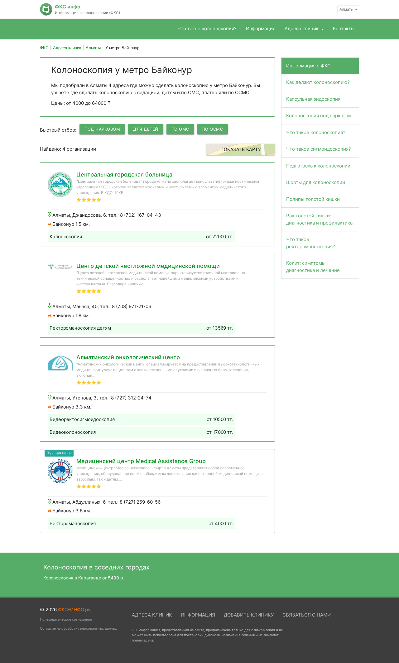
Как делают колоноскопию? (318, 82)
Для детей (145, 129)
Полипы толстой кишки (313, 199)
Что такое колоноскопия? (207, 28)
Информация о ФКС (308, 66)
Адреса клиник (302, 28)
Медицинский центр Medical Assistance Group (141, 461)
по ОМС (180, 129)
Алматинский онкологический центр (128, 357)
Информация (260, 28)
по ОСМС (212, 129)
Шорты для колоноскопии (315, 182)
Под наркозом (102, 129)
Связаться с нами (306, 615)
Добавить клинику (249, 615)
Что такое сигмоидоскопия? (318, 149)
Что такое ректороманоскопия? (310, 242)
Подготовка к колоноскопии (318, 166)
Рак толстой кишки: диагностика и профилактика (319, 219)
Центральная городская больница (124, 174)
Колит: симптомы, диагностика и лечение (313, 266)
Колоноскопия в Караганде (83, 577)
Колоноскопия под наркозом (319, 116)
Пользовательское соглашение (66, 619)
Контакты (343, 28)
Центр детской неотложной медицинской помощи (148, 266)
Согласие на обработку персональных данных (78, 628)
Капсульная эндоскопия (313, 99)
